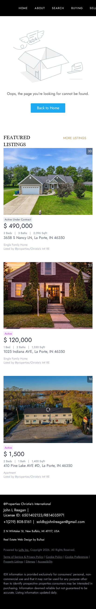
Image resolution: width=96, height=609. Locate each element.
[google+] (43, 599)
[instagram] (24, 599)
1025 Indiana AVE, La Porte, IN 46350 (34, 351)
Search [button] (58, 8)
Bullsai (41, 539)
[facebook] (5, 599)
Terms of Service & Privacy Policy (23, 557)
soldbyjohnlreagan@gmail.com (61, 521)
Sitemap (30, 561)
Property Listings (13, 561)
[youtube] (33, 599)
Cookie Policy (54, 557)
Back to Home (48, 108)
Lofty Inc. (24, 550)
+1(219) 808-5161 (17, 521)
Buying (77, 8)
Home (23, 8)
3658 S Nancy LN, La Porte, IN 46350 (34, 237)
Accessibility (45, 561)
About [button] (40, 8)
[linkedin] (15, 599)
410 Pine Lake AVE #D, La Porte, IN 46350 (37, 465)
